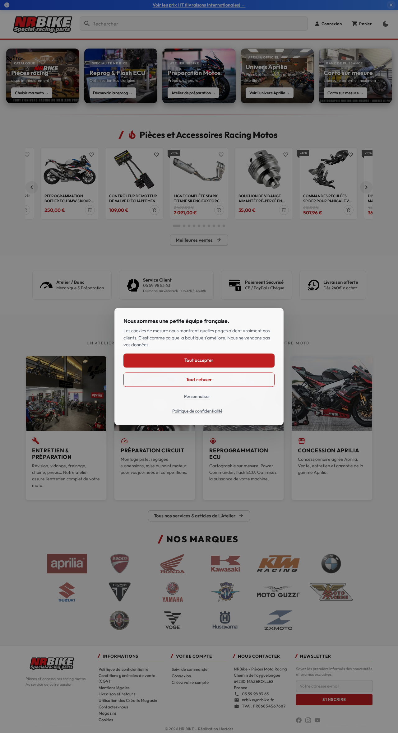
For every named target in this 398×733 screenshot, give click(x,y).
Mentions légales (114, 687)
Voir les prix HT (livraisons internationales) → (199, 5)
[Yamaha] (172, 592)
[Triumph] (120, 592)
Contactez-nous (113, 706)
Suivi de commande (189, 669)
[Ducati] (119, 564)
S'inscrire (334, 699)
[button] (327, 23)
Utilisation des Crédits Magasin (128, 700)
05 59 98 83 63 (156, 285)
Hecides (226, 728)
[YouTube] (317, 720)
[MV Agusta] (225, 592)
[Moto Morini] (331, 592)
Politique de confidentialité (123, 669)
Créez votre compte (190, 682)
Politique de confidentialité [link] (197, 411)
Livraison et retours (117, 693)
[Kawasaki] (225, 564)
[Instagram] (308, 720)
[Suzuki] (66, 592)
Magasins (108, 713)
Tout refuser (199, 379)
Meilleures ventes (199, 240)
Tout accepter (198, 360)
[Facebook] (299, 720)
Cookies (106, 719)
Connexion (181, 675)
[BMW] (331, 564)
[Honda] (172, 564)
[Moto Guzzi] (278, 592)
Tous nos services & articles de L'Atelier (199, 516)
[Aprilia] (67, 564)
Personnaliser (197, 396)
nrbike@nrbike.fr (258, 699)
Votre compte (194, 656)
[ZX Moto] (278, 620)
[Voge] (173, 620)
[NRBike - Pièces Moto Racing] (58, 663)
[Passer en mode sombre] (384, 23)
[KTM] (278, 563)
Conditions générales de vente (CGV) (127, 678)
